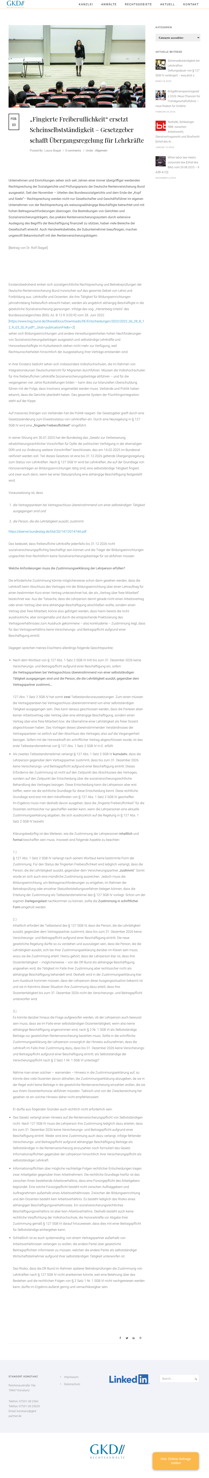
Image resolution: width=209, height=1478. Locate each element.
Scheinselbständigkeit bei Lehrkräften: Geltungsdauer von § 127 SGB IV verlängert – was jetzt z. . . (178, 68)
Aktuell (167, 4)
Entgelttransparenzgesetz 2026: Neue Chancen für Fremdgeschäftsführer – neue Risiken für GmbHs (178, 99)
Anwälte (109, 4)
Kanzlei (86, 4)
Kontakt (191, 4)
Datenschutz (72, 1384)
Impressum (71, 1377)
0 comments (73, 150)
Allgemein (100, 150)
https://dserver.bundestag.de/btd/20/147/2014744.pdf (47, 531)
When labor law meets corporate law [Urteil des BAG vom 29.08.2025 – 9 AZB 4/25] (177, 165)
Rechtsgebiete (138, 4)
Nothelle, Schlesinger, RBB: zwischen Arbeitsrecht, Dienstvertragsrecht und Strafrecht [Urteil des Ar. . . (178, 131)
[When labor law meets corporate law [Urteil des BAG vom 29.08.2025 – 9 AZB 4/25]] (161, 161)
